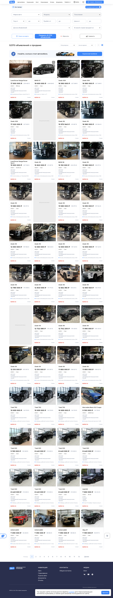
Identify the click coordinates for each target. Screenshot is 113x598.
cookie (71, 592)
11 (74, 556)
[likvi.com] (12, 2)
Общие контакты (65, 571)
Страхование (44, 2)
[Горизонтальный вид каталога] (98, 45)
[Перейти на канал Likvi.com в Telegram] (92, 574)
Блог (37, 2)
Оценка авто (30, 2)
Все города (18, 7)
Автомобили (21, 2)
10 (69, 556)
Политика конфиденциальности (89, 587)
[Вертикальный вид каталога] (102, 45)
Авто (39, 571)
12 (79, 556)
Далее (86, 556)
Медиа (86, 567)
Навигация (42, 567)
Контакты (64, 567)
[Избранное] (83, 2)
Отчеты (52, 2)
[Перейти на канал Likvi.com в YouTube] (88, 574)
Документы (59, 2)
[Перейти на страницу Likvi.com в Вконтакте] (84, 574)
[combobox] (13, 14)
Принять (105, 592)
